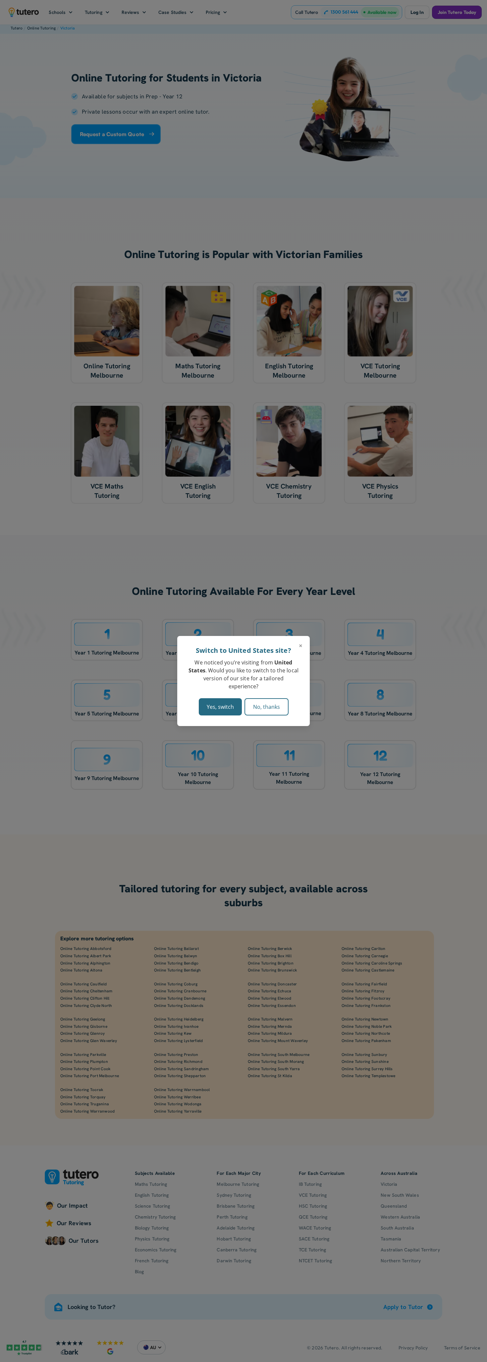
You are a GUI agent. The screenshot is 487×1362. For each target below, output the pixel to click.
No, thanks (266, 706)
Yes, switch (220, 706)
